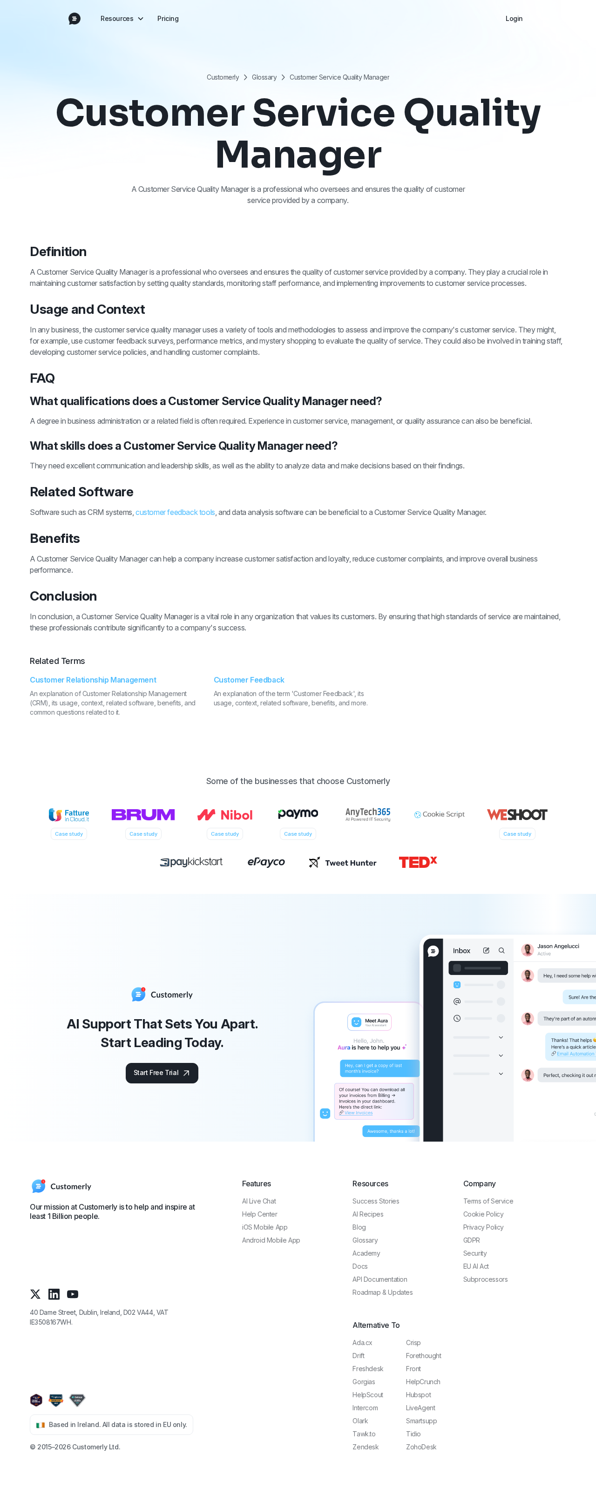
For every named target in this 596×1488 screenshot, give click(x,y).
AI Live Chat (259, 1201)
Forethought (423, 1355)
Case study (68, 834)
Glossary (264, 77)
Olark (360, 1421)
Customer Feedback (249, 679)
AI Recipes (367, 1214)
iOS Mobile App (264, 1227)
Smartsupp (421, 1421)
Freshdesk (367, 1369)
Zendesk (365, 1447)
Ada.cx (362, 1342)
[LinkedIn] (54, 1294)
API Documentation (379, 1279)
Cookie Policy (483, 1214)
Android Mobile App (271, 1240)
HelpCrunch (423, 1382)
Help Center (260, 1214)
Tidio (413, 1434)
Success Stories (375, 1201)
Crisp (413, 1342)
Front (413, 1369)
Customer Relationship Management (93, 679)
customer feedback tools (175, 512)
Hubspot (418, 1395)
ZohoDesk (421, 1447)
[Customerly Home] (74, 18)
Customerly (223, 77)
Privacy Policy (483, 1227)
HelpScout (367, 1395)
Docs (359, 1266)
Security (475, 1253)
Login (514, 18)
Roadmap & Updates (382, 1292)
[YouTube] (72, 1294)
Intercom (365, 1408)
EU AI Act (476, 1266)
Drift (358, 1355)
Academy (366, 1253)
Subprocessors (485, 1279)
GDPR (471, 1240)
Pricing (167, 18)
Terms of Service (488, 1201)
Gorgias (363, 1382)
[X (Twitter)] (35, 1294)
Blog (359, 1227)
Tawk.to (363, 1434)
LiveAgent (420, 1408)
